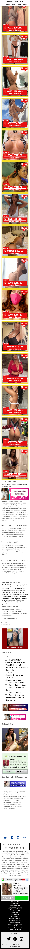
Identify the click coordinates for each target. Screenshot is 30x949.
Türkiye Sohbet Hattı (15, 929)
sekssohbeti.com (15, 947)
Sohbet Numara (15, 903)
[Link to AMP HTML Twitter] (5, 838)
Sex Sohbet (15, 926)
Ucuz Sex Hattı (15, 901)
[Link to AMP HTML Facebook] (12, 838)
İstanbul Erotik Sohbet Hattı (19, 484)
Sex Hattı (15, 912)
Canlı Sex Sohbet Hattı (15, 920)
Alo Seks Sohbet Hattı (15, 918)
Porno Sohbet (15, 916)
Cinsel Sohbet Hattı (15, 905)
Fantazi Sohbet (6, 484)
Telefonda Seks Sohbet (15, 928)
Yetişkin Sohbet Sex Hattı (15, 909)
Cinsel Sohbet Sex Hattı (15, 907)
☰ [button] (2, 3)
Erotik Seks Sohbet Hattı (15, 924)
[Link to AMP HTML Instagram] (18, 838)
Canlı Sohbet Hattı (15, 922)
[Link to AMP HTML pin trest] (24, 838)
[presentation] (25, 739)
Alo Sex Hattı (15, 914)
